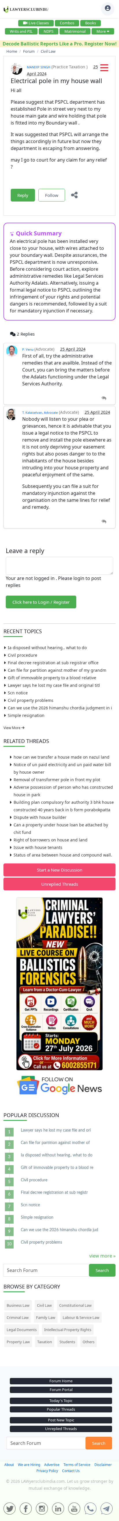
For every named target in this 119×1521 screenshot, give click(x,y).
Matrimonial (74, 31)
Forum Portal (61, 1389)
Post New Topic (61, 1420)
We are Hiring (29, 1464)
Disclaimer (103, 1464)
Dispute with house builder (40, 817)
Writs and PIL (21, 31)
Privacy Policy (47, 1470)
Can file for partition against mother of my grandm (57, 670)
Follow (51, 195)
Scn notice (18, 692)
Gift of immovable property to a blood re (57, 1168)
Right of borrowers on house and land (51, 840)
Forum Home (60, 1380)
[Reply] (104, 398)
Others (88, 1341)
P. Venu (28, 349)
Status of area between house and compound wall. (63, 855)
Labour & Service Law (81, 1317)
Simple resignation (26, 715)
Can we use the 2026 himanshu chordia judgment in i (60, 708)
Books (90, 22)
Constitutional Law (75, 1305)
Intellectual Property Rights (67, 1329)
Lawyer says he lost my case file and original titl (54, 685)
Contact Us (71, 1470)
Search (102, 1270)
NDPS (48, 31)
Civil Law (44, 1305)
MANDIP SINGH (38, 67)
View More (12, 727)
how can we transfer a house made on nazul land (61, 757)
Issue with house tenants (38, 847)
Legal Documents (22, 1329)
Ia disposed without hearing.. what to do (47, 647)
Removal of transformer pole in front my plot (57, 779)
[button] (104, 69)
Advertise (52, 1464)
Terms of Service (77, 1464)
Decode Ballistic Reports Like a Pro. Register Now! (60, 44)
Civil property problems (30, 700)
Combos (67, 22)
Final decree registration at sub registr (54, 1193)
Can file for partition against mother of (55, 1143)
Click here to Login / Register (41, 602)
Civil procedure (22, 655)
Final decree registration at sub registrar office (53, 662)
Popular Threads (61, 1409)
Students (67, 1341)
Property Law (18, 1341)
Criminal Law (18, 1317)
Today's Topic (60, 1400)
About (9, 1464)
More (101, 31)
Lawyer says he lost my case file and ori (56, 1130)
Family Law (45, 1317)
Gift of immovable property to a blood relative (52, 677)
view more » (102, 1256)
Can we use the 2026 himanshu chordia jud (59, 1230)
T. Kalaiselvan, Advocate (40, 412)
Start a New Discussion (59, 870)
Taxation (44, 1341)
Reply (22, 195)
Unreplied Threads (59, 884)
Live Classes (39, 22)
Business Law (18, 1305)
